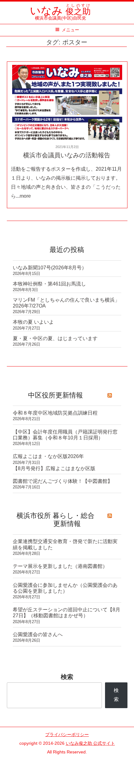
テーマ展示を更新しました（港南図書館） (60, 566)
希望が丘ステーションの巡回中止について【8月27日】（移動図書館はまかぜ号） (66, 612)
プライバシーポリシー (67, 734)
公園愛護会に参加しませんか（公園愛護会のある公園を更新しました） (65, 588)
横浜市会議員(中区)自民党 (60, 15)
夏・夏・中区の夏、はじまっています (55, 338)
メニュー (70, 29)
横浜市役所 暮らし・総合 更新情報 (55, 520)
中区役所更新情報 (55, 395)
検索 (67, 676)
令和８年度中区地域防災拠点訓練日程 (55, 413)
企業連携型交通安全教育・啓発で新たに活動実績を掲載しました (65, 544)
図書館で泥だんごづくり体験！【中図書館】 (62, 481)
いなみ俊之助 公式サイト (90, 743)
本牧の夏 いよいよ (33, 322)
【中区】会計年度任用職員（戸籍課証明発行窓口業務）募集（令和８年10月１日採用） (65, 434)
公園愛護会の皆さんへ (38, 634)
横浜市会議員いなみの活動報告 (66, 155)
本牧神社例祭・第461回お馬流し (49, 283)
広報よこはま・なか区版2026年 (48, 456)
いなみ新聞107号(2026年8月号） (50, 267)
